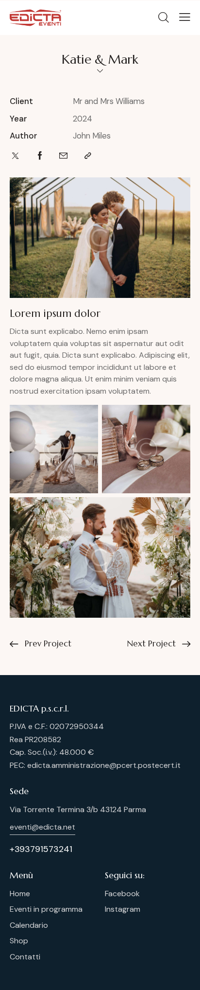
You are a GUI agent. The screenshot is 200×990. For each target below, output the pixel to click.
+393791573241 (41, 849)
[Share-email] (63, 156)
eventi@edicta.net (42, 827)
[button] (184, 17)
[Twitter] (15, 156)
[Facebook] (40, 156)
